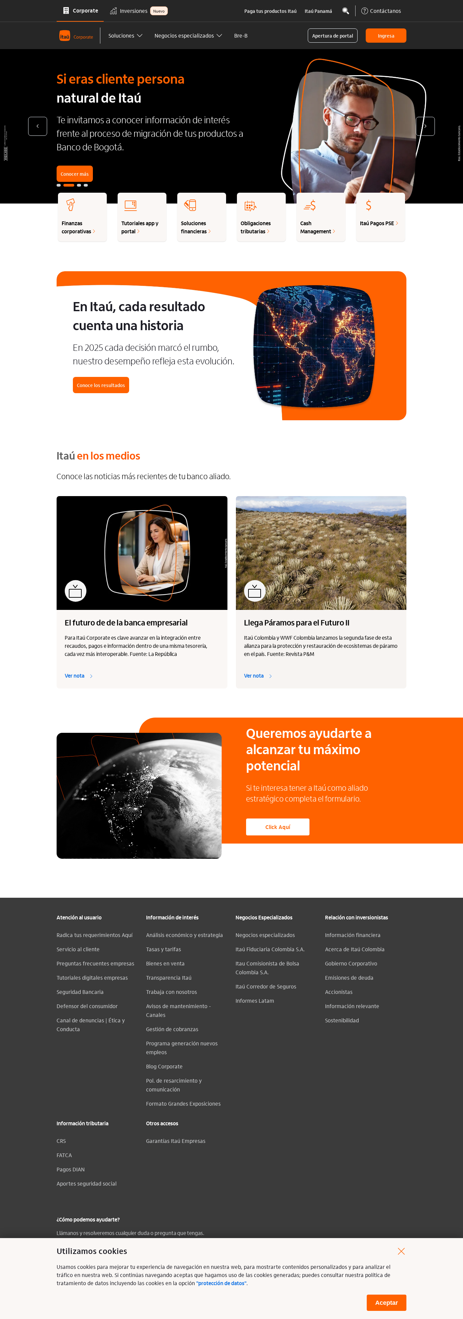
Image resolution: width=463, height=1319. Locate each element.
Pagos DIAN (71, 1169)
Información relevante (352, 1005)
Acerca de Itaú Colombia (355, 949)
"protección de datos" (221, 1283)
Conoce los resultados (101, 385)
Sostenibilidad (342, 1020)
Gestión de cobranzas (172, 1029)
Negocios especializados (265, 934)
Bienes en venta (165, 963)
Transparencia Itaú (169, 977)
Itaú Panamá (318, 11)
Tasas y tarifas (163, 949)
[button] (126, 35)
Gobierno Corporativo (351, 963)
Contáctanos (385, 10)
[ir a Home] (78, 35)
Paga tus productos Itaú (270, 11)
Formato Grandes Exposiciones (183, 1103)
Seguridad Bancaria (80, 991)
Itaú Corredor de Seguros (266, 986)
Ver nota (74, 676)
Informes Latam (255, 1000)
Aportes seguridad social (87, 1183)
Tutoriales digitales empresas (92, 977)
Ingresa (386, 36)
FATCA (64, 1154)
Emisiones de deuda (349, 977)
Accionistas (339, 991)
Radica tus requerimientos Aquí (95, 934)
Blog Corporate (164, 1066)
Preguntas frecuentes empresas (95, 963)
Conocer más (75, 174)
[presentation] (37, 126)
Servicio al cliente (78, 949)
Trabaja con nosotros (171, 991)
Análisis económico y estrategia (184, 934)
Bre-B (240, 35)
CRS (61, 1140)
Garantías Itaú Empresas (175, 1140)
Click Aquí (277, 826)
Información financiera (353, 934)
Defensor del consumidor (87, 1005)
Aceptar (386, 1302)
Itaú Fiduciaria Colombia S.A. (270, 949)
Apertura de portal (332, 36)
